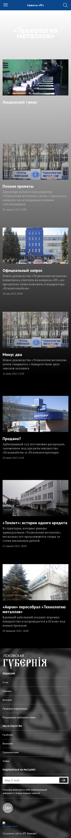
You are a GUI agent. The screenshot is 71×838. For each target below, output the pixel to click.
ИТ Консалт (30, 833)
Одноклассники (11, 752)
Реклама (7, 691)
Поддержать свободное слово (19, 717)
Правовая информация (15, 708)
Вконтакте (8, 743)
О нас (5, 682)
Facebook (8, 734)
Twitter (6, 761)
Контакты (7, 699)
